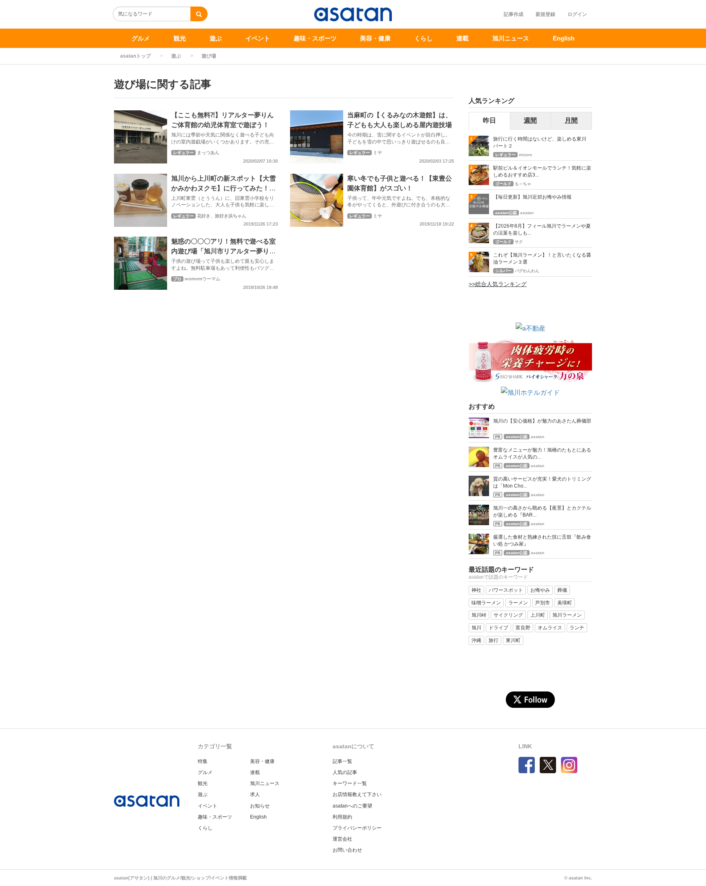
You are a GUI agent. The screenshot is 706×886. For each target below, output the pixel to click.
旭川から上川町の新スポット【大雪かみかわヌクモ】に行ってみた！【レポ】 (223, 188)
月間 (571, 120)
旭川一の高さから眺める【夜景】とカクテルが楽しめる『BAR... (542, 511)
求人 (255, 794)
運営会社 (342, 839)
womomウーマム (202, 278)
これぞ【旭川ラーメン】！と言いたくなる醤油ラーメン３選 (542, 258)
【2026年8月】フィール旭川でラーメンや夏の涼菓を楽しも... (542, 229)
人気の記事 (345, 772)
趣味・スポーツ (315, 38)
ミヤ (377, 152)
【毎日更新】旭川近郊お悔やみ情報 (532, 197)
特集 (203, 761)
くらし (423, 38)
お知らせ (260, 806)
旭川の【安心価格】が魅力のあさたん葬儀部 (542, 421)
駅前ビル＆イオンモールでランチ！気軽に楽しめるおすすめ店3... (542, 171)
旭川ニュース (510, 38)
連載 (462, 38)
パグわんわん (527, 270)
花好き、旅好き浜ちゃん (221, 215)
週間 (530, 120)
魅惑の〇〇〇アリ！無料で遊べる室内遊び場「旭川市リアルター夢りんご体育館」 (223, 251)
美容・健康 (375, 38)
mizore (525, 154)
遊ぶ (216, 38)
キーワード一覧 (350, 783)
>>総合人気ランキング (498, 284)
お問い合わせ (347, 850)
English (563, 38)
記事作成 (513, 14)
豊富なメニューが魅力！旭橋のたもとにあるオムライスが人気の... (542, 453)
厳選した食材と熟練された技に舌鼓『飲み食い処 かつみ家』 (542, 540)
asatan (527, 212)
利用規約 (342, 817)
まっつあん (208, 152)
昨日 (489, 120)
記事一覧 (342, 761)
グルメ (141, 38)
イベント (258, 38)
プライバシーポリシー (357, 828)
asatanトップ (135, 56)
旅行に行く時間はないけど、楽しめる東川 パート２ (542, 142)
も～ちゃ (523, 183)
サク (519, 241)
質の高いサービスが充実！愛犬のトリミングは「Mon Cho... (542, 482)
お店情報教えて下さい (357, 794)
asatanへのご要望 (352, 806)
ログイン (577, 14)
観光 (180, 38)
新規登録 (545, 14)
